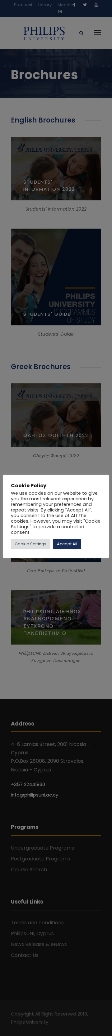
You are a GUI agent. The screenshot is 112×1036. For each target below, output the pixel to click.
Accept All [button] (67, 544)
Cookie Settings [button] (30, 544)
